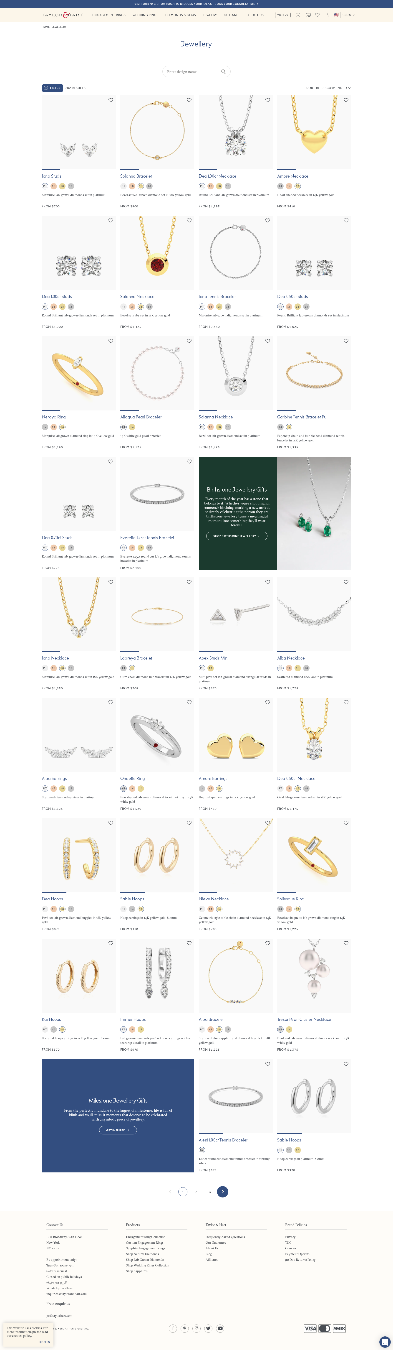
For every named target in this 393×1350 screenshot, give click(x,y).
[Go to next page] (222, 1191)
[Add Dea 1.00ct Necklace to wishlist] (267, 99)
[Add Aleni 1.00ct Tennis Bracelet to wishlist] (267, 1063)
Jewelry (210, 15)
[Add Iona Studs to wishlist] (110, 99)
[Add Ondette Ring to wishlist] (189, 702)
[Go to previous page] (170, 1191)
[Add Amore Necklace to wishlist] (346, 99)
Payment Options (297, 1254)
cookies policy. (22, 1336)
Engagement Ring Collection (145, 1237)
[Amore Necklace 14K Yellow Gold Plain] (314, 152)
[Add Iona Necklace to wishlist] (110, 581)
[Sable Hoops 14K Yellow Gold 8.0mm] (157, 874)
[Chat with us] (385, 1342)
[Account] (298, 15)
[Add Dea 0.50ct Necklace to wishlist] (346, 702)
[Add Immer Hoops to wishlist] (189, 943)
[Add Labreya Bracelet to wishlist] (189, 581)
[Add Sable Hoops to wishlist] (189, 822)
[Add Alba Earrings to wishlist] (110, 702)
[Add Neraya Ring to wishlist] (110, 340)
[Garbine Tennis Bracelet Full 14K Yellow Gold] (314, 392)
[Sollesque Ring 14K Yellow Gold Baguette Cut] (314, 874)
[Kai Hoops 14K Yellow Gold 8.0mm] (79, 995)
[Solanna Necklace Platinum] (236, 392)
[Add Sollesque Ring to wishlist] (346, 822)
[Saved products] (317, 15)
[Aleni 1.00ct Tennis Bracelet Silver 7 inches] (236, 1115)
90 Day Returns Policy (300, 1260)
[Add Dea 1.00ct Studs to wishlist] (110, 220)
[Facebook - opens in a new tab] (172, 1328)
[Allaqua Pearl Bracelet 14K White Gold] (157, 392)
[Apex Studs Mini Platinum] (236, 633)
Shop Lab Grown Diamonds (145, 1260)
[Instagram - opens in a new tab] (196, 1328)
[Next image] (109, 132)
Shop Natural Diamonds (142, 1254)
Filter (55, 88)
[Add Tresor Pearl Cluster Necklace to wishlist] (346, 943)
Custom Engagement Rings (145, 1242)
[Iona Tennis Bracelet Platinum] (236, 272)
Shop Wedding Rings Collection (147, 1265)
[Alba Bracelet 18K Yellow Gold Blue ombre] (236, 995)
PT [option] (45, 186)
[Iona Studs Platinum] (79, 152)
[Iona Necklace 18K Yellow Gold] (79, 633)
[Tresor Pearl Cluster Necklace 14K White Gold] (314, 995)
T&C (288, 1242)
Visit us (283, 14)
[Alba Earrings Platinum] (79, 754)
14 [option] (280, 186)
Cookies (290, 1248)
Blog (209, 1254)
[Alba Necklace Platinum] (314, 633)
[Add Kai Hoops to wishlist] (110, 943)
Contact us (308, 15)
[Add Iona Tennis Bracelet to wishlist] (267, 220)
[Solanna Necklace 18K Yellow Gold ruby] (157, 272)
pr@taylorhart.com (59, 1316)
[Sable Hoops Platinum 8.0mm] (314, 1115)
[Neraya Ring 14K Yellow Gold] (79, 392)
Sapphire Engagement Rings (145, 1248)
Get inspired (115, 1130)
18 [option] (53, 186)
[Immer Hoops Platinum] (157, 995)
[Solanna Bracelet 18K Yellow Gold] (157, 152)
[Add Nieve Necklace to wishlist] (267, 822)
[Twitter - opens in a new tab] (208, 1328)
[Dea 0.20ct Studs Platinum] (79, 513)
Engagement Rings (109, 15)
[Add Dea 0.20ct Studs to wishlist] (110, 461)
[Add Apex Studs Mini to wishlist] (267, 581)
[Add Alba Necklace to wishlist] (346, 581)
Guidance (232, 15)
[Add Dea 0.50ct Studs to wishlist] (346, 220)
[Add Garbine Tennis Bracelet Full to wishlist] (346, 340)
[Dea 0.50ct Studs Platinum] (314, 272)
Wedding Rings (146, 15)
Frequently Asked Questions (225, 1237)
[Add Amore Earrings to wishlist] (267, 702)
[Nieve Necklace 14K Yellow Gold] (236, 874)
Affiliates (212, 1260)
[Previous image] (48, 132)
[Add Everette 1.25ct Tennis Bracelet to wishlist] (189, 461)
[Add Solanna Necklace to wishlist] (189, 220)
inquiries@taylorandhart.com (66, 1294)
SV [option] (202, 1149)
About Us (255, 15)
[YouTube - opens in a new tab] (220, 1328)
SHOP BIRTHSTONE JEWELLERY (234, 536)
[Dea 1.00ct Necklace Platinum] (236, 152)
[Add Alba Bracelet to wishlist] (267, 943)
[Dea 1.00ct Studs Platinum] (79, 272)
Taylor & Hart (62, 15)
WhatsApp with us (59, 1288)
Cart (326, 15)
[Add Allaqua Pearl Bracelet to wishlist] (189, 340)
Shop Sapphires (137, 1271)
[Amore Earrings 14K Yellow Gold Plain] (236, 754)
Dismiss (44, 1342)
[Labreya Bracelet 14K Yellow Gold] (157, 633)
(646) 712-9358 (56, 1282)
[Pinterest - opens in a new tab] (184, 1328)
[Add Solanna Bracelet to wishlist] (189, 99)
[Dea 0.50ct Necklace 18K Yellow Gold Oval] (314, 754)
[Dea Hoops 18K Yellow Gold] (79, 874)
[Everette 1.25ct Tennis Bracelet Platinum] (157, 513)
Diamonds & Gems (180, 15)
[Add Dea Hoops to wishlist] (110, 822)
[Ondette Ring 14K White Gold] (157, 754)
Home (46, 26)
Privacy (290, 1237)
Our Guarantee (216, 1242)
